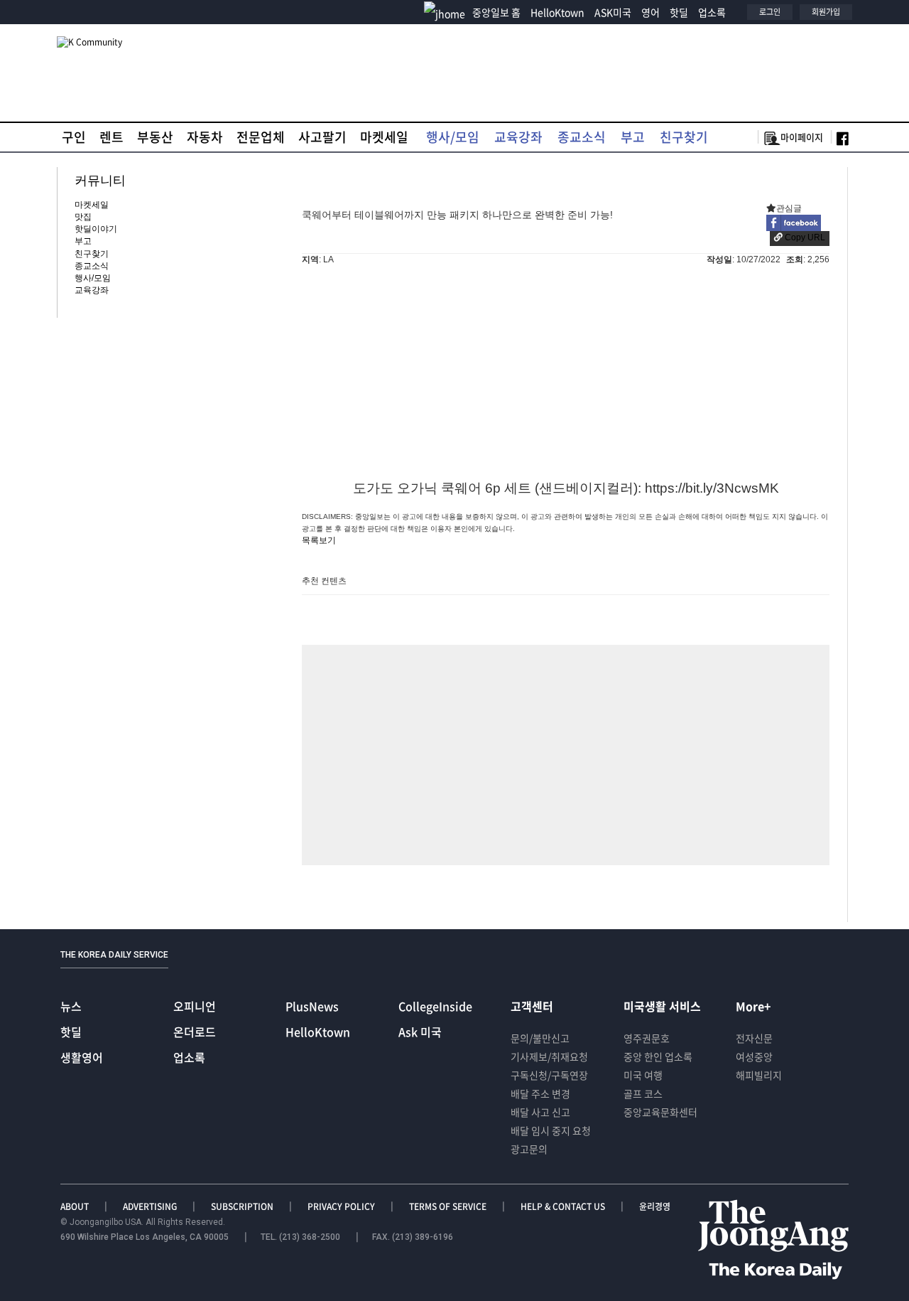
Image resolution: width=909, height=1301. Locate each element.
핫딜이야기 (96, 229)
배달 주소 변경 (540, 1093)
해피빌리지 (759, 1075)
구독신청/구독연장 (549, 1075)
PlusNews (312, 1005)
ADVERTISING (151, 1206)
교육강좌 (518, 136)
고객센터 (532, 1005)
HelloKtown (557, 12)
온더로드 (194, 1031)
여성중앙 (754, 1056)
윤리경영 (654, 1206)
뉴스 (71, 1005)
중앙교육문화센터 (660, 1112)
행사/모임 (452, 136)
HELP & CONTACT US (564, 1206)
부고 (633, 136)
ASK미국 (612, 12)
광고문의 (529, 1149)
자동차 (205, 136)
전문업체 (260, 136)
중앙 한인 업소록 (658, 1056)
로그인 (769, 12)
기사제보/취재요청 (549, 1056)
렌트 (111, 136)
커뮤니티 (100, 180)
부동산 (155, 136)
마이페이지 (801, 137)
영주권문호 (647, 1038)
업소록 (712, 12)
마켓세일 (384, 136)
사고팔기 (322, 136)
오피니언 (194, 1005)
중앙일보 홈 (496, 12)
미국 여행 (643, 1075)
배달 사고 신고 (540, 1112)
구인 (74, 136)
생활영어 (81, 1057)
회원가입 (826, 12)
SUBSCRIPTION (243, 1206)
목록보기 (319, 540)
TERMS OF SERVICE (449, 1206)
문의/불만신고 (540, 1038)
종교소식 (581, 136)
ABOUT (75, 1206)
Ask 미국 (420, 1031)
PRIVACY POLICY (342, 1206)
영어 (650, 12)
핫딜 (679, 12)
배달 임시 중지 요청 (551, 1130)
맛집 (83, 217)
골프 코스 (643, 1093)
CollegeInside (435, 1005)
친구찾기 (684, 136)
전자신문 (754, 1038)
